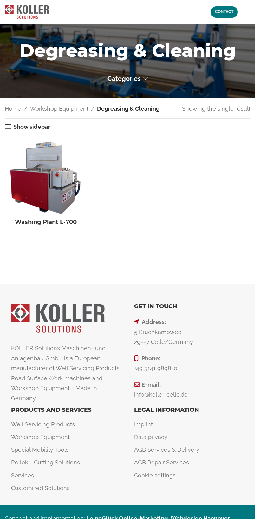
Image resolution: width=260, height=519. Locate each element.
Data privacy (150, 437)
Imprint (143, 424)
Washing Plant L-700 (46, 222)
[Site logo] (27, 11)
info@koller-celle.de (161, 394)
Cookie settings (155, 475)
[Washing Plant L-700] (45, 178)
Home (13, 108)
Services (22, 475)
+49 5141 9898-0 (155, 368)
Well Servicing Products (43, 424)
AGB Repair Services (161, 462)
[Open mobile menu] (247, 12)
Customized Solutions (40, 488)
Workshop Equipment (59, 108)
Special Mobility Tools (40, 449)
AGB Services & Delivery (166, 449)
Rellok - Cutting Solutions (45, 462)
